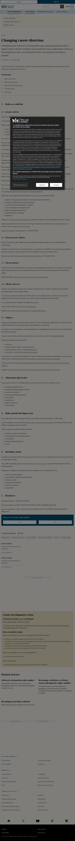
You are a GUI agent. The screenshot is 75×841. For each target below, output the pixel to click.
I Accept (56, 184)
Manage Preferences (20, 184)
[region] (37, 153)
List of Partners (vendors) (20, 179)
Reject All (42, 184)
